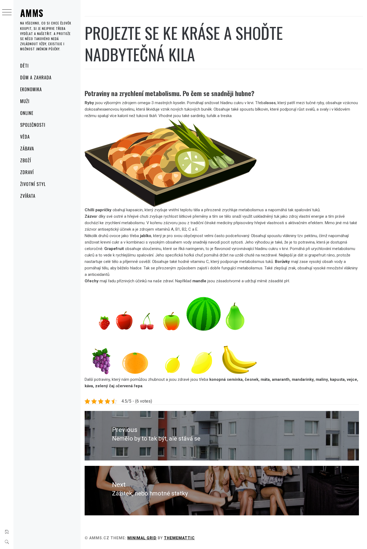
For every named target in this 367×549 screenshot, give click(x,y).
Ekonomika (31, 89)
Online (26, 113)
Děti (24, 65)
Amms (31, 13)
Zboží (25, 160)
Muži (25, 101)
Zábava (27, 148)
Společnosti (32, 125)
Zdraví (27, 172)
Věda (25, 136)
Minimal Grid (142, 538)
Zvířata (27, 196)
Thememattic (179, 538)
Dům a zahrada (35, 77)
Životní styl (33, 184)
